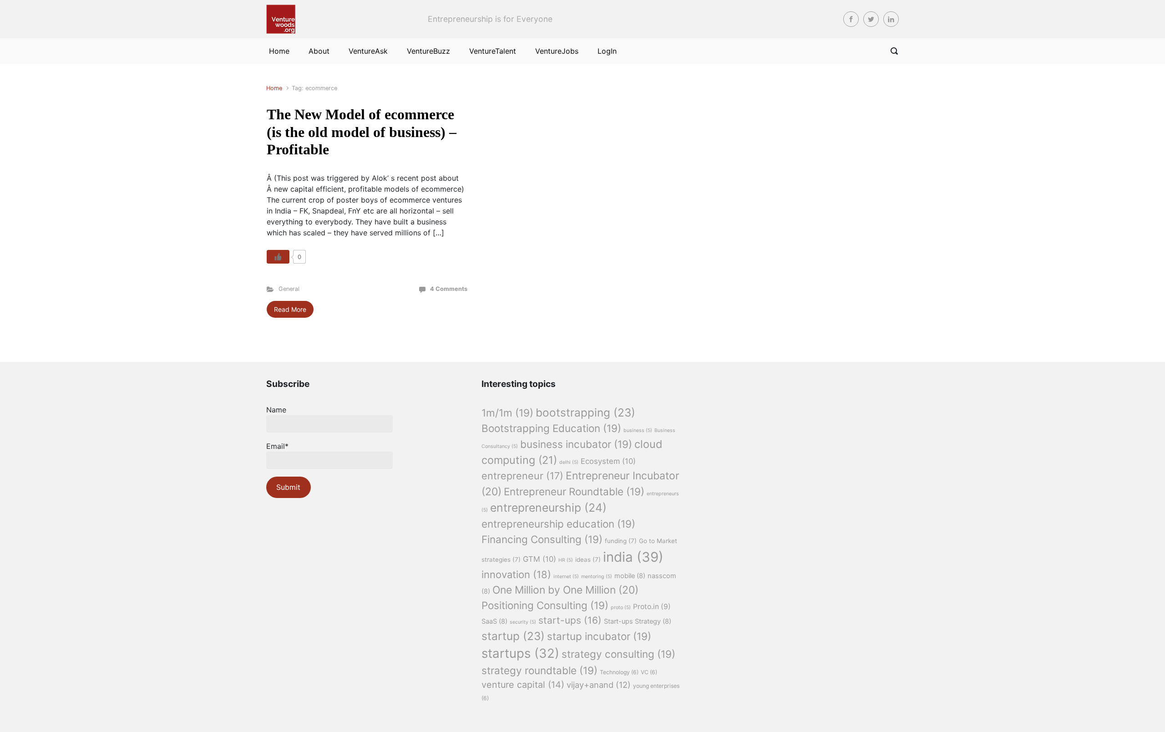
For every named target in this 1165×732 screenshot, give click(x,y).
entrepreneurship (548, 507)
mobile (629, 576)
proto (621, 607)
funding (621, 540)
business (637, 430)
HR (565, 560)
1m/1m (507, 413)
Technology (619, 672)
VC (649, 672)
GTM (539, 559)
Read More (290, 309)
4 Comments (448, 288)
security (523, 622)
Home (274, 88)
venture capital (522, 684)
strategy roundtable (539, 670)
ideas (588, 559)
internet (566, 577)
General (289, 288)
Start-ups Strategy (637, 621)
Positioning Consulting (544, 605)
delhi (568, 462)
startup (513, 636)
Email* (277, 446)
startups (520, 653)
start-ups (570, 620)
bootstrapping (585, 412)
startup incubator (599, 636)
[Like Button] (278, 257)
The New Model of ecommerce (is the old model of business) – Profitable (361, 132)
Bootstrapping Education (551, 428)
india (633, 557)
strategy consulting (618, 654)
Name (276, 409)
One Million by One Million (565, 590)
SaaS (494, 621)
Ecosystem (608, 461)
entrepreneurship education (558, 524)
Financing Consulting (542, 539)
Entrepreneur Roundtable (574, 491)
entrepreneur (522, 476)
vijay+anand (599, 685)
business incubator (576, 444)
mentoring (596, 577)
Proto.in (652, 606)
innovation (516, 574)
